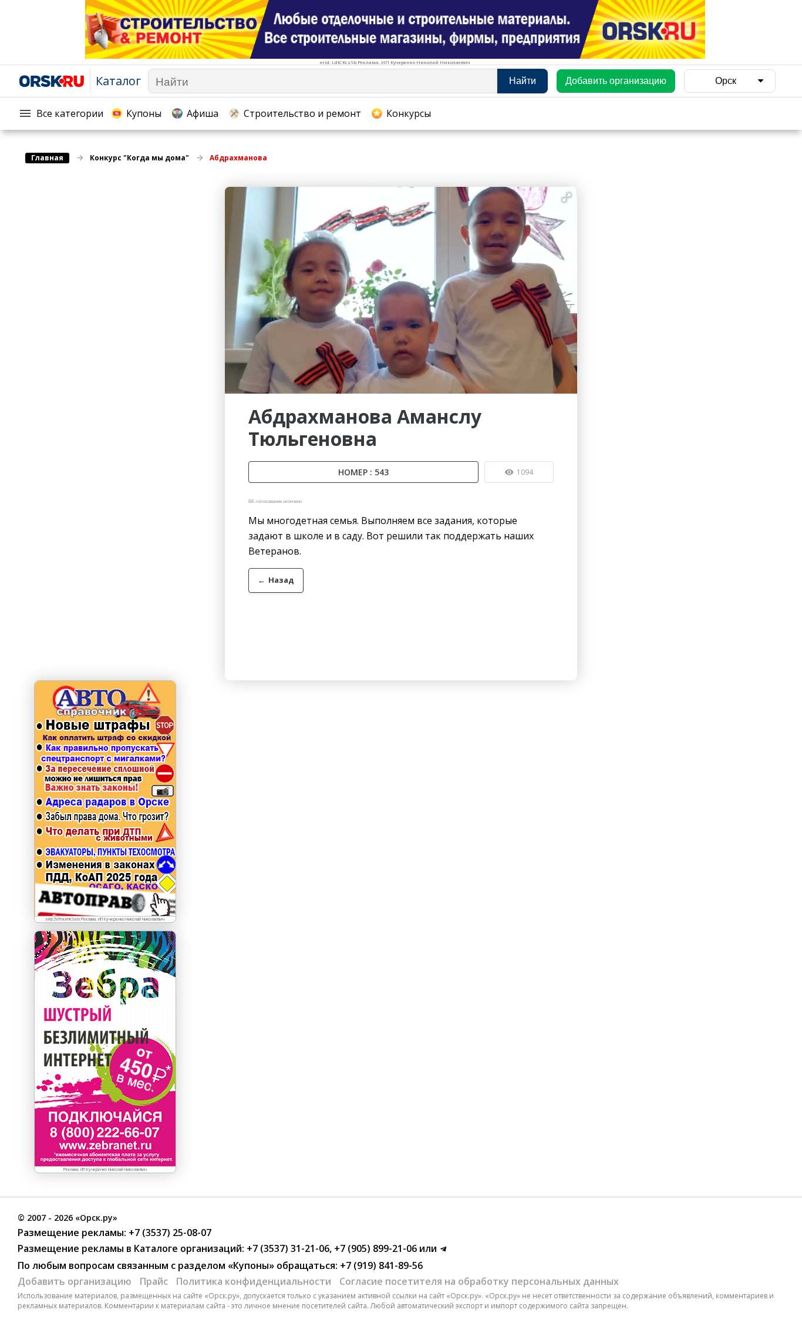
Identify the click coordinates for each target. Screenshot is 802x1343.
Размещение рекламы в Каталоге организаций (130, 1248)
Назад (276, 580)
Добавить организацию (75, 1281)
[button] (566, 197)
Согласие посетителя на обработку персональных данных (479, 1281)
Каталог (118, 81)
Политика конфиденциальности (253, 1281)
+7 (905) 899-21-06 (374, 1248)
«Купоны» (251, 1265)
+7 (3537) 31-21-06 (286, 1248)
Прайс (154, 1281)
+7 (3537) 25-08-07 (168, 1232)
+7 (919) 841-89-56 (380, 1265)
